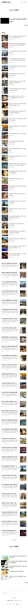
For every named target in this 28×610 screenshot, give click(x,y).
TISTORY (14, 598)
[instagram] (13, 604)
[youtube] (17, 604)
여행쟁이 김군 (6, 2)
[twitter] (10, 604)
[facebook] (7, 604)
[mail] (20, 604)
